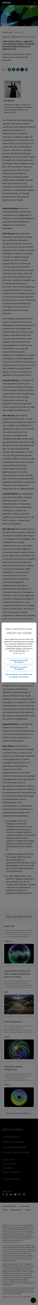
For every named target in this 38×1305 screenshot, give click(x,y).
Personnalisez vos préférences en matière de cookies (19, 675)
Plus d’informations (21, 652)
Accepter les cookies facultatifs (19, 661)
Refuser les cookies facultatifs (18, 668)
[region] (18, 652)
